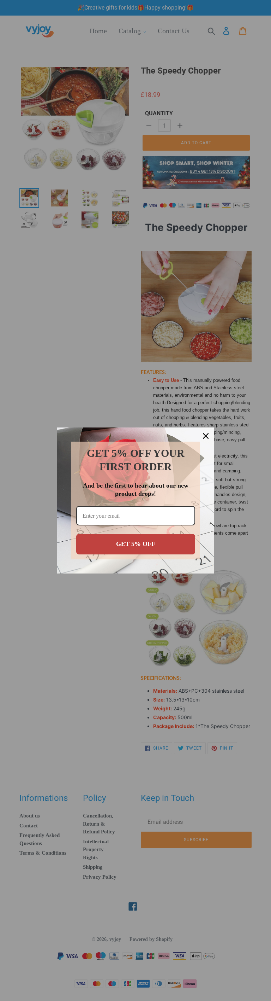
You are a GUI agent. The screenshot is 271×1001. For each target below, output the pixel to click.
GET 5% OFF (135, 543)
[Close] (205, 435)
